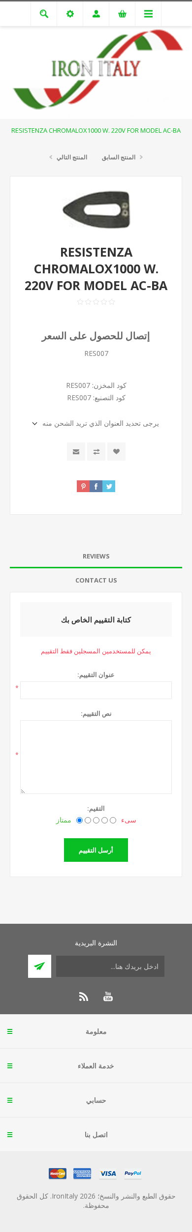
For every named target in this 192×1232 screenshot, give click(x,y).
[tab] (96, 556)
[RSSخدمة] (84, 996)
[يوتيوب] (108, 996)
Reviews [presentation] (96, 556)
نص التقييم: (96, 713)
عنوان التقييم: (96, 674)
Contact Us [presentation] (96, 580)
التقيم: (96, 808)
